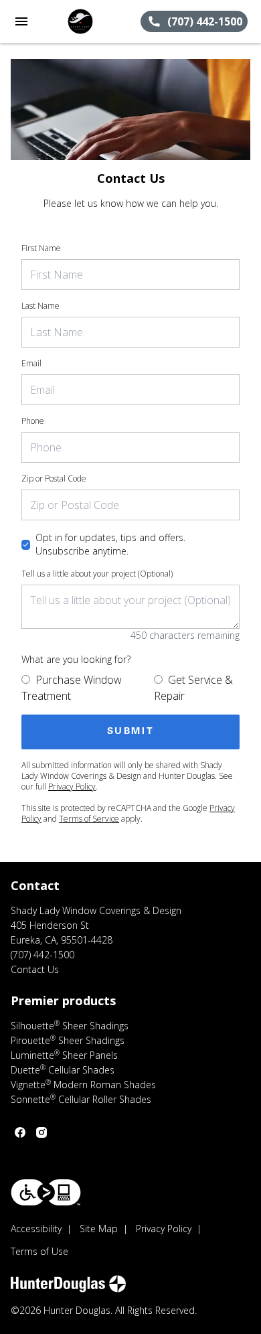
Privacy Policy (72, 786)
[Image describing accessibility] (46, 1192)
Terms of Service (89, 818)
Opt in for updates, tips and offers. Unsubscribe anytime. (110, 544)
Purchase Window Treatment (71, 687)
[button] (21, 21)
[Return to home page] (83, 21)
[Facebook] (20, 1132)
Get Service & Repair (193, 687)
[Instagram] (41, 1132)
